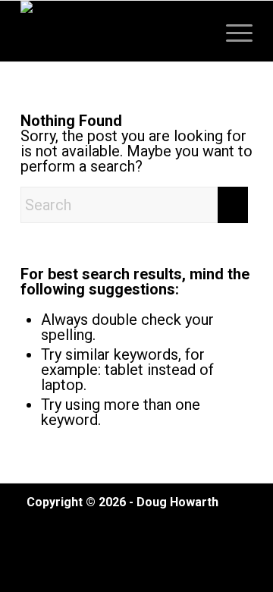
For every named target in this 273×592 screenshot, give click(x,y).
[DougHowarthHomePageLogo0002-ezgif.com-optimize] (113, 31)
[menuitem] (232, 31)
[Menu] (232, 31)
